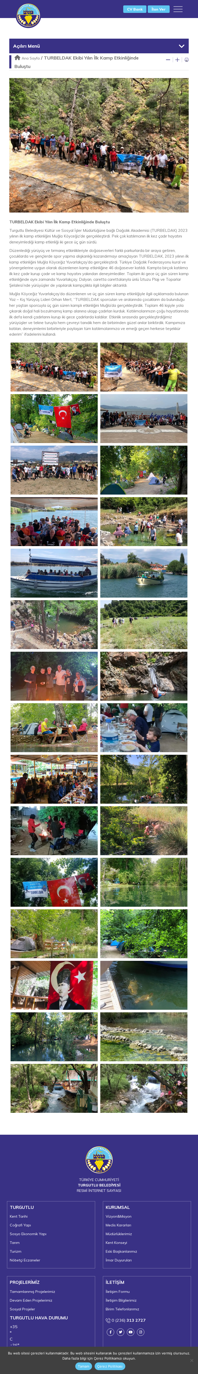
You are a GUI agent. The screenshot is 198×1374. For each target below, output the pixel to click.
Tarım (15, 1242)
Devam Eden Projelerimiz (31, 1300)
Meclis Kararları (118, 1225)
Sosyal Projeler (22, 1309)
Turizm (15, 1251)
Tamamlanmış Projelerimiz (32, 1291)
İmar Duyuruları (119, 1260)
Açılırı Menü (26, 46)
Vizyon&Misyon (118, 1216)
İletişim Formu (118, 1291)
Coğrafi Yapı (20, 1225)
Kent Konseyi (116, 1242)
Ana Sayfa (31, 58)
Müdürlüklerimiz (119, 1234)
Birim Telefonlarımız (122, 1309)
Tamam (83, 1366)
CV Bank (135, 9)
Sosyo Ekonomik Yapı (28, 1234)
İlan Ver (159, 9)
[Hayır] (191, 1360)
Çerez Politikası (110, 1366)
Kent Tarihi (19, 1216)
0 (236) (128, 1320)
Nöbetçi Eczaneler (25, 1260)
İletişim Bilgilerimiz (121, 1300)
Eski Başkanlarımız (121, 1251)
